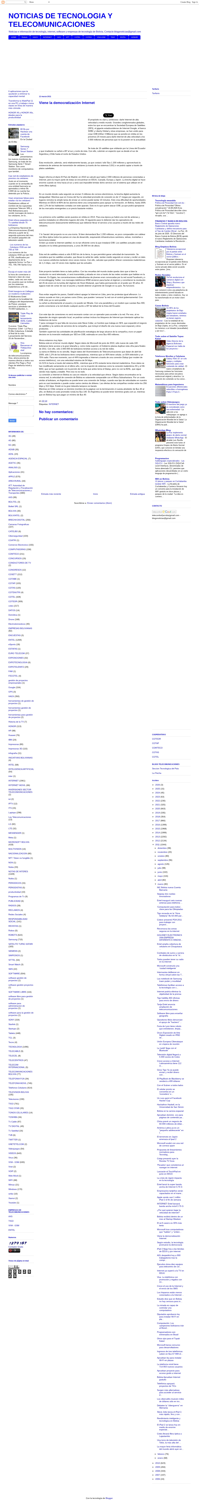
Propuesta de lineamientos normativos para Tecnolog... (169, 1152)
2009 (158, 1467)
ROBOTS (12, 935)
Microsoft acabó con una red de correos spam (170, 1144)
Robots (24, 37)
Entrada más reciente (51, 494)
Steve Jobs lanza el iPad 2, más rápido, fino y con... (169, 1413)
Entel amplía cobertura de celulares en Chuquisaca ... (169, 946)
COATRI (12, 540)
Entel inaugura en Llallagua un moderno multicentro (21, 292)
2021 (158, 804)
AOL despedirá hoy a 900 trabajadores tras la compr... (168, 1257)
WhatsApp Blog (163, 430)
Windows (12, 1189)
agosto (161, 864)
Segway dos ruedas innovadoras (166, 895)
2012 (158, 840)
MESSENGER (14, 833)
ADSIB (11, 449)
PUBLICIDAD (14, 901)
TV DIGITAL (14, 1126)
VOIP (10, 1171)
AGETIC (12, 463)
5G (9, 445)
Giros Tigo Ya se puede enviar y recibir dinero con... (168, 1072)
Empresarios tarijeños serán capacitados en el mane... (170, 1192)
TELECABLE (14, 1051)
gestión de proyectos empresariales (18, 681)
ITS (10, 808)
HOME (13, 37)
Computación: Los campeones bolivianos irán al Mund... (170, 1325)
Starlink (11, 1024)
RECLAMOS (14, 910)
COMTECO (13, 554)
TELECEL (12, 1056)
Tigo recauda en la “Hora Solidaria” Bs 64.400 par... (170, 914)
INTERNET (47, 37)
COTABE (12, 579)
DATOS (11, 610)
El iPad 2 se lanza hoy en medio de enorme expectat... (168, 1427)
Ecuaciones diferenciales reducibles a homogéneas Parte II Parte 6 (177, 389)
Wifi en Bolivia (162, 479)
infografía (12, 753)
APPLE (11, 476)
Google (11, 687)
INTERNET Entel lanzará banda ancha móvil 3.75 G (170, 1204)
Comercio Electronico (18, 545)
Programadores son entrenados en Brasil (167, 1333)
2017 (158, 820)
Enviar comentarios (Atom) (99, 503)
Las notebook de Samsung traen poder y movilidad (169, 979)
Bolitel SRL (13, 506)
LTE (10, 828)
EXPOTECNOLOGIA (17, 662)
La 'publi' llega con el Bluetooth (166, 1049)
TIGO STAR (13, 1108)
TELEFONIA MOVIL (17, 1083)
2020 (158, 808)
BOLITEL (12, 502)
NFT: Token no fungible (19, 858)
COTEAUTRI (14, 592)
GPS (10, 692)
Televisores (13, 1099)
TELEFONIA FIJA (16, 1078)
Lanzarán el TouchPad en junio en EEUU (169, 1172)
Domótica (12, 615)
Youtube (12, 1202)
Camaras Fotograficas (18, 524)
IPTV (10, 803)
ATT (67, 37)
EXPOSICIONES (16, 658)
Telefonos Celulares (17, 1088)
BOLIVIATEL (14, 515)
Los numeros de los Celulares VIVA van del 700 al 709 (19, 247)
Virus (10, 1157)
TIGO (113, 37)
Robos (11, 930)
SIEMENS (12, 951)
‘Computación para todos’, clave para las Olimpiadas (170, 908)
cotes (10, 606)
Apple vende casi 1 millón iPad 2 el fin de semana (169, 1198)
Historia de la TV (16, 722)
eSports (12, 644)
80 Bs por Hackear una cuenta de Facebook (26, 133)
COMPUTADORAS (17, 549)
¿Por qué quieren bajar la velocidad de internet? (169, 1211)
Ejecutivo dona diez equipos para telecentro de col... (170, 1265)
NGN (10, 862)
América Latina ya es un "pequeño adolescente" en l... (170, 1130)
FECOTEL (13, 676)
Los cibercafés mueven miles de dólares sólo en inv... (170, 1400)
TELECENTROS (15, 1060)
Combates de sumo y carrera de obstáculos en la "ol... (170, 954)
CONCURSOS (15, 558)
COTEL (77, 37)
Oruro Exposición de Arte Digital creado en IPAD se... (168, 1035)
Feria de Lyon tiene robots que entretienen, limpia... (169, 1027)
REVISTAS (13, 926)
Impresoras (13, 744)
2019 (158, 813)
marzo (161, 884)
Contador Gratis (15, 1247)
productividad (14, 892)
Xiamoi (11, 1198)
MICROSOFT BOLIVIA (18, 842)
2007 (158, 1475)
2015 (158, 828)
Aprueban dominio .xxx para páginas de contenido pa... (170, 1116)
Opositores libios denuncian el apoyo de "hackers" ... (170, 1021)
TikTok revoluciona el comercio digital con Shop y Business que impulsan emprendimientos (175, 282)
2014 (158, 832)
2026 (158, 785)
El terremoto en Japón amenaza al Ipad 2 (167, 1138)
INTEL (11, 765)
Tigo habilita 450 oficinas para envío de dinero (168, 999)
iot (9, 799)
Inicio (95, 494)
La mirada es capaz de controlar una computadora (167, 1307)
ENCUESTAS (14, 635)
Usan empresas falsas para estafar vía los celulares (21, 199)
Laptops (12, 812)
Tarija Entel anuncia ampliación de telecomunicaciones (167, 1007)
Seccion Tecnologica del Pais (165, 768)
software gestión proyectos (20, 985)
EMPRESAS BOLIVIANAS (20, 628)
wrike (10, 1194)
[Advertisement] (95, 64)
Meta (10, 837)
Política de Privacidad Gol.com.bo (170, 203)
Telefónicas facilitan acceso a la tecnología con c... (170, 986)
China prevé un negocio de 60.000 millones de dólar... (170, 1122)
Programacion (162, 458)
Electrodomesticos (16, 624)
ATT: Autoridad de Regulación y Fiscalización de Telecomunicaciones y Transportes (20, 489)
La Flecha (156, 773)
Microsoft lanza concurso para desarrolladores (168, 1346)
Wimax (11, 1184)
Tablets (11, 1033)
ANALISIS (12, 467)
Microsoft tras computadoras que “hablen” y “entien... (170, 1230)
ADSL (11, 454)
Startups (12, 1028)
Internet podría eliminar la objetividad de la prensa (169, 992)
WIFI (10, 1180)
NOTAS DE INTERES (18, 871)
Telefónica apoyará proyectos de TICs (166, 1384)
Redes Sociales (15, 914)
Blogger (109, 1498)
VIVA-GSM (101, 37)
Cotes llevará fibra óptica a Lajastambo (169, 1434)
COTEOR (12, 601)
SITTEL (11, 960)
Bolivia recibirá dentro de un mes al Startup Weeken (170, 1217)
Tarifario (156, 93)
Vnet (10, 1167)
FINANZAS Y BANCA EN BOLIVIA (171, 221)
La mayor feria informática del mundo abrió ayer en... (170, 1447)
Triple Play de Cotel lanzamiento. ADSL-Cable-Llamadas (26, 318)
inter (10, 776)
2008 (158, 1471)
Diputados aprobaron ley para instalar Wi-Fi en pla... (168, 1316)
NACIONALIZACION (17, 853)
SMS (10, 969)
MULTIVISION (14, 849)
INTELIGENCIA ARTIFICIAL (21, 769)
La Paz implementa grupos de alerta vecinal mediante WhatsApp (176, 435)
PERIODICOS (14, 883)
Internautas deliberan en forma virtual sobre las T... (170, 973)
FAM (10, 671)
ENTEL (123, 37)
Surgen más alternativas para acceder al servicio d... (169, 1392)
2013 (158, 836)
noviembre (163, 852)
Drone (11, 619)
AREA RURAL (14, 481)
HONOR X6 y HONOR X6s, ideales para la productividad (21, 115)
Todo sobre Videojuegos (167, 402)
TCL (10, 1038)
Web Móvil (13, 1176)
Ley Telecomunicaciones (19, 817)
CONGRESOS (15, 570)
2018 (158, 816)
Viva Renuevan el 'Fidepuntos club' (26, 346)
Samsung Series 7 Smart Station (26, 149)
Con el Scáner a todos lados (170, 1085)
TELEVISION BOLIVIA (18, 1092)
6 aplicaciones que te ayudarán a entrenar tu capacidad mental (19, 93)
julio (160, 868)
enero (161, 1458)
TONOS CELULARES (18, 1112)
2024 (158, 792)
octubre (161, 856)
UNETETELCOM (16, 1144)
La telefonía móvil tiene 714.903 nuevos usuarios (170, 1365)
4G (9, 440)
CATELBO (13, 531)
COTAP (11, 583)
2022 (158, 801)
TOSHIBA (12, 1117)
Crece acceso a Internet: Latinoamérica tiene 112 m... (169, 1063)
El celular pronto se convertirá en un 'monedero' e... (166, 1091)
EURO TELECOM (16, 653)
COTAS (89, 37)
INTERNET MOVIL (17, 785)
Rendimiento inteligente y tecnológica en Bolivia (168, 1419)
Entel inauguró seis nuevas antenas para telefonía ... (169, 901)
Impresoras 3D (15, 748)
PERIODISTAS (15, 887)
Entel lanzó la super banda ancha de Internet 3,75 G (169, 1185)
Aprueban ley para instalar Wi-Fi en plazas (169, 1359)
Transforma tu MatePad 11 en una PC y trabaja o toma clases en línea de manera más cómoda (21, 104)
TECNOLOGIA (15, 1047)
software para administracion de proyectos (16, 1005)
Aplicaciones (14, 472)
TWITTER (13, 1139)
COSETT (12, 574)
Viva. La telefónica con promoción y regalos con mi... (169, 1279)
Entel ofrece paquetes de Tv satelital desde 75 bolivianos (20, 222)
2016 (158, 825)
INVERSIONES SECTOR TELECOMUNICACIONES (20, 790)
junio (160, 872)
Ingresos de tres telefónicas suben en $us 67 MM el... (170, 1352)
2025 (158, 789)
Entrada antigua (137, 494)
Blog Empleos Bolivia (165, 247)
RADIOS (12, 905)
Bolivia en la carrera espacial (170, 1111)
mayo (160, 876)
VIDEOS (12, 1153)
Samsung (12, 939)
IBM (10, 740)
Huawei (11, 735)
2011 (157, 844)
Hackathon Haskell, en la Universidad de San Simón (170, 1105)
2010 (158, 1463)
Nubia (11, 878)
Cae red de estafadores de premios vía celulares (20, 177)
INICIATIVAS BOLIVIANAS (20, 758)
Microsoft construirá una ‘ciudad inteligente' (168, 967)
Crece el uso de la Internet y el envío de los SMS (170, 1287)
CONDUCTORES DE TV (19, 563)
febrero (161, 1454)
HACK (35, 37)
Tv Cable (12, 1121)
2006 (158, 1479)
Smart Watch (14, 964)
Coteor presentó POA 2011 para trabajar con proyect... (169, 922)
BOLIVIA (12, 511)
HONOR (134, 37)
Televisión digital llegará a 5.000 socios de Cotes (169, 1055)
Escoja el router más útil (19, 272)
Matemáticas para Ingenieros (169, 384)
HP (9, 730)
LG (9, 824)
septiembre (163, 860)
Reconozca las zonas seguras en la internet (168, 929)
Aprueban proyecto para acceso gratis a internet (169, 1371)
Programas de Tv (16, 896)
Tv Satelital (13, 1131)
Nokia (11, 867)
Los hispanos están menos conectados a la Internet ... (170, 1293)
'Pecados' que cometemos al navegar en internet (170, 1166)
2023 (158, 797)
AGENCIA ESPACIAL (18, 458)
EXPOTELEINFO (16, 667)
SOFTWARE (14, 973)
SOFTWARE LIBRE (17, 992)
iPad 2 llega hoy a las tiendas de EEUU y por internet (170, 1250)
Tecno (11, 1042)
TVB (10, 1135)
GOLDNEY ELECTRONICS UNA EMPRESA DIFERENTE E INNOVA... (170, 937)
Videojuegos (14, 1149)
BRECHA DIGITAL (16, 520)
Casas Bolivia (162, 305)
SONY (11, 1020)
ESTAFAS (12, 649)
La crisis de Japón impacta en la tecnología (169, 1179)
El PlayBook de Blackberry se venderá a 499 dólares (170, 1079)
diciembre (162, 848)
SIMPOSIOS (14, 955)
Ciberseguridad (15, 536)
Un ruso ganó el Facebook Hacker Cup (169, 1099)
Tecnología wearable (165, 200)
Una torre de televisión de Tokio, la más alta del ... (169, 1441)
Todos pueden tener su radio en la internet (170, 960)
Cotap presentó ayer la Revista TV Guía (167, 1159)
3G (9, 436)
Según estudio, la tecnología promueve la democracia (170, 1243)
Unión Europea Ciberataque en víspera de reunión (170, 1042)
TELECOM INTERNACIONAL (16, 1066)
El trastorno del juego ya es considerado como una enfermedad (176, 407)
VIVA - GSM (13, 1162)
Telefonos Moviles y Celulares (170, 356)
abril (160, 880)
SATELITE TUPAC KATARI (20, 944)
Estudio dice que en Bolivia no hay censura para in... (169, 1300)
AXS (59, 37)
